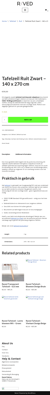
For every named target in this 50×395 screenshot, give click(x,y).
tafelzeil (7, 185)
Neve (16, 393)
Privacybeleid (6, 368)
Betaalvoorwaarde (8, 365)
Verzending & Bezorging (10, 374)
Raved (7, 143)
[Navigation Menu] (25, 10)
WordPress (32, 393)
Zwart (45, 139)
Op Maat (13, 139)
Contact (5, 350)
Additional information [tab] (23, 154)
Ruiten (26, 139)
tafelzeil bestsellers (21, 226)
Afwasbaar (8, 139)
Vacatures (5, 356)
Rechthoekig (20, 139)
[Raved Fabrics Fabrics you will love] (25, 4)
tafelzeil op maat (17, 218)
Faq (3, 346)
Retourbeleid (6, 371)
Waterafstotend (38, 139)
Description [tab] (6, 154)
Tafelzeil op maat (21, 134)
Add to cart (28, 120)
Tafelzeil (12, 21)
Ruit (20, 21)
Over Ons (5, 353)
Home (4, 21)
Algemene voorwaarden (10, 362)
